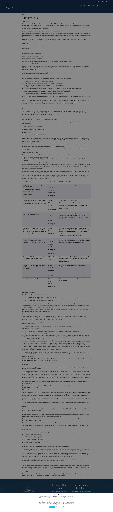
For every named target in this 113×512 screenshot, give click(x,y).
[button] (56, 510)
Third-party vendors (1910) (49, 500)
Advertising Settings (45, 503)
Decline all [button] (60, 507)
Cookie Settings (68, 503)
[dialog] (56, 502)
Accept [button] (52, 507)
